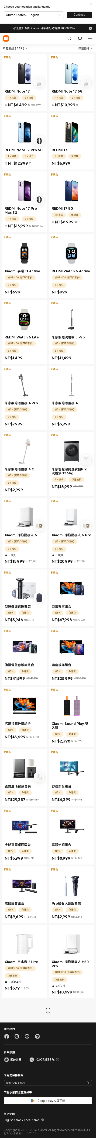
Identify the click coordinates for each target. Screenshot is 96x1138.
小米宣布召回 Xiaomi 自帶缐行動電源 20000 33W (44, 28)
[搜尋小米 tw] (69, 38)
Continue (79, 14)
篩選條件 (83, 48)
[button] (91, 4)
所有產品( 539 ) (13, 48)
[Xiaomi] (6, 38)
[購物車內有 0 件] (79, 38)
